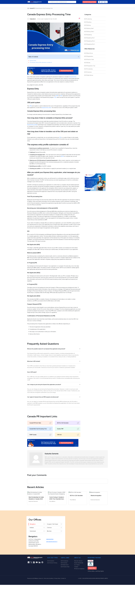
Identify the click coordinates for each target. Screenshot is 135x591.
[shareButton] (79, 18)
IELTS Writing (87, 25)
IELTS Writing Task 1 (89, 28)
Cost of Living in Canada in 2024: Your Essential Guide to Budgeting (56, 498)
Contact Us (63, 578)
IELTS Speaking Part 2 (89, 41)
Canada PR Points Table (35, 423)
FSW (57, 95)
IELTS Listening (88, 19)
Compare (76, 566)
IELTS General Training (52, 562)
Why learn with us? (78, 560)
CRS (30, 106)
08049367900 (49, 539)
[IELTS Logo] (34, 2)
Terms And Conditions (49, 578)
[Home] (28, 8)
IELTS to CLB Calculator (63, 423)
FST (61, 95)
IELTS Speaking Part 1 (89, 38)
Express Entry (33, 60)
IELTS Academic (50, 560)
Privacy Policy (57, 578)
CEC (55, 97)
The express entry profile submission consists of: (41, 62)
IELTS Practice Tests (89, 59)
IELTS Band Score (88, 53)
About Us (41, 578)
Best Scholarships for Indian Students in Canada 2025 (36, 498)
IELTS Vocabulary (88, 69)
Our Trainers (77, 564)
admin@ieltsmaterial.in (51, 541)
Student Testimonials (78, 562)
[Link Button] (37, 558)
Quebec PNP (60, 428)
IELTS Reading (87, 22)
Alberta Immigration (96, 495)
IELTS (62, 156)
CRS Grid (59, 434)
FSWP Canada (32, 434)
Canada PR (32, 8)
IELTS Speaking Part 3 (89, 44)
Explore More (92, 568)
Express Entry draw (46, 107)
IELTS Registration (88, 56)
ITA (60, 137)
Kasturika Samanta (33, 19)
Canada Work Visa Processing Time (38, 428)
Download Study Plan (66, 70)
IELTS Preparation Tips (89, 66)
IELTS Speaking (88, 34)
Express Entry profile (32, 124)
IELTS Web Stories (88, 75)
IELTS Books (87, 62)
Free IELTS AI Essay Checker (89, 2)
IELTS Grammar (88, 72)
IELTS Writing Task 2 (89, 31)
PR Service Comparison (79, 568)
